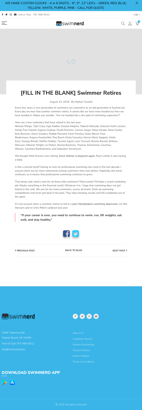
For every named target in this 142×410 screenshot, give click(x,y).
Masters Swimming (83, 344)
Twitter (75, 233)
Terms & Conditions (83, 361)
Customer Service (82, 339)
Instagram (89, 316)
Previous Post (26, 250)
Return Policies (81, 356)
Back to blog (73, 250)
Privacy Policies (81, 350)
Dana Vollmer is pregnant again (77, 156)
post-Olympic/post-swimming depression (95, 204)
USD (136, 14)
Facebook (66, 233)
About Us (78, 333)
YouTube (96, 316)
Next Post (119, 250)
